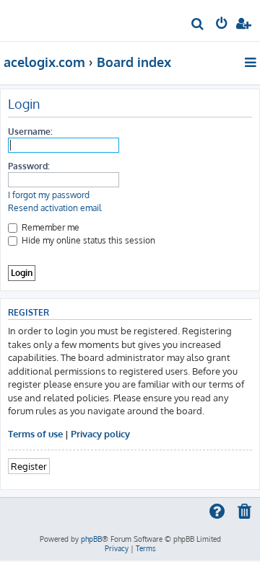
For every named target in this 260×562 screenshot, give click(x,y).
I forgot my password (49, 194)
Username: (30, 131)
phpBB (91, 539)
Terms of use (35, 433)
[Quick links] (251, 62)
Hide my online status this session (87, 240)
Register (29, 466)
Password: (29, 166)
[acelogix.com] (34, 19)
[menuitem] (198, 25)
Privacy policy (100, 433)
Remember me (49, 227)
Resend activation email (54, 207)
